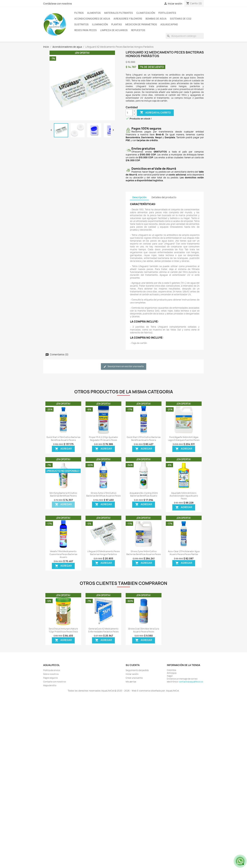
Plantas (116, 24)
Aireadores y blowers (128, 18)
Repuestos (138, 30)
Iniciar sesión (132, 674)
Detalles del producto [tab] (164, 197)
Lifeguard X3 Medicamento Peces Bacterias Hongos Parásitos (103, 553)
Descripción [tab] (139, 197)
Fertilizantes (167, 12)
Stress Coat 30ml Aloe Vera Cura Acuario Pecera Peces (143, 630)
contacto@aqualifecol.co (191, 681)
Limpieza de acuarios (114, 30)
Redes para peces (85, 30)
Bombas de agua (156, 18)
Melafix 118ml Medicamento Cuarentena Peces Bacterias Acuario (63, 554)
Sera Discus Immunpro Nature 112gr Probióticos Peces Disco (63, 630)
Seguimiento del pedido (137, 670)
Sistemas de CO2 (180, 18)
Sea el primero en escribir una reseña (125, 366)
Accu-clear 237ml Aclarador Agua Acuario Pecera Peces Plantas (183, 553)
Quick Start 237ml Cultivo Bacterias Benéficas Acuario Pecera (144, 439)
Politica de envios (51, 670)
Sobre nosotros (51, 674)
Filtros (79, 12)
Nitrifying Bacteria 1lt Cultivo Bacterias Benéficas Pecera (63, 494)
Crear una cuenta (134, 677)
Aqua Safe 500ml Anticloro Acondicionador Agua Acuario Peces (184, 496)
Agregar (63, 449)
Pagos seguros (50, 677)
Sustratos (81, 24)
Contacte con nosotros (54, 681)
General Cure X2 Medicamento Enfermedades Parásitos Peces (103, 630)
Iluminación (100, 24)
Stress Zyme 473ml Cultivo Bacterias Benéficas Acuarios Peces (103, 494)
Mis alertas (131, 681)
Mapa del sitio (49, 685)
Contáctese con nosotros (57, 3)
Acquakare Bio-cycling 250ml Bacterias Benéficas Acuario (144, 494)
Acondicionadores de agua (92, 18)
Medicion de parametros (141, 24)
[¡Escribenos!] (240, 861)
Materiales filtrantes (118, 12)
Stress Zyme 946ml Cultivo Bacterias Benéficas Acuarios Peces (143, 553)
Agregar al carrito (155, 112)
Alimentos (94, 12)
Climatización (145, 12)
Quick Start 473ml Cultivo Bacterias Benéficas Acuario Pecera (63, 439)
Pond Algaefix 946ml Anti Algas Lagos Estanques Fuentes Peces (183, 439)
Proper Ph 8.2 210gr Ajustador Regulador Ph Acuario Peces (103, 439)
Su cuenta (133, 665)
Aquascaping (169, 24)
